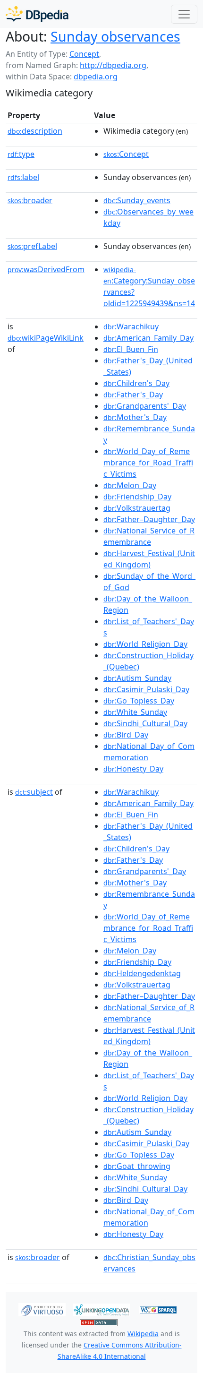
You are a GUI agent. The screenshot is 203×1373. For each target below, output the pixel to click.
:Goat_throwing (136, 1166)
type (21, 154)
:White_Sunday (135, 712)
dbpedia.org (96, 76)
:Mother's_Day (135, 417)
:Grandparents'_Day (144, 406)
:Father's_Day (133, 394)
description (35, 131)
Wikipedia (143, 1333)
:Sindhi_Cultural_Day (145, 723)
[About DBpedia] (37, 14)
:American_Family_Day (148, 338)
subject (34, 792)
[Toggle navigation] (184, 14)
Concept (84, 54)
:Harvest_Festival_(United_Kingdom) (149, 559)
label (23, 177)
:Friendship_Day (137, 496)
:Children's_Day (136, 383)
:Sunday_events (136, 200)
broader (30, 200)
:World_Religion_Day (145, 644)
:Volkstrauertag (136, 508)
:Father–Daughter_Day (149, 519)
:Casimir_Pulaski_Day (146, 689)
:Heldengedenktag (142, 973)
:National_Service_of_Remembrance (149, 536)
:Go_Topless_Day (138, 700)
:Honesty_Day (133, 769)
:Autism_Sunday (137, 678)
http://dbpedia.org (113, 65)
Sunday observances (115, 36)
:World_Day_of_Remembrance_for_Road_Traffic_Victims (148, 462)
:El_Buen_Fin (130, 349)
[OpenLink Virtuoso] (42, 1309)
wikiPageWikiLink (46, 338)
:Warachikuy (131, 326)
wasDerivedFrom (46, 269)
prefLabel (32, 246)
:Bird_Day (125, 734)
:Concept (126, 154)
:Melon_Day (129, 485)
